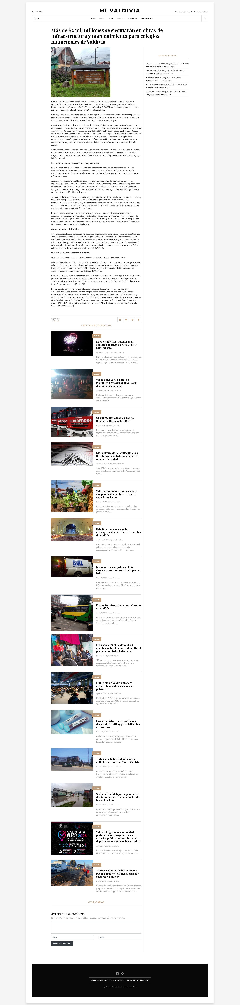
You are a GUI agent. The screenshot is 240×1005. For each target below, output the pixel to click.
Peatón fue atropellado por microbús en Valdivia (118, 606)
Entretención (147, 18)
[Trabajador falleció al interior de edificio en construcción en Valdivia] (72, 759)
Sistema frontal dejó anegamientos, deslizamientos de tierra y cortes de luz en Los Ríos (117, 797)
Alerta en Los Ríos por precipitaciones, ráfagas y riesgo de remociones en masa (166, 93)
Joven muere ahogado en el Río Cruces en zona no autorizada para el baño (118, 570)
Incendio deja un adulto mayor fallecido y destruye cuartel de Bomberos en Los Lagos (167, 65)
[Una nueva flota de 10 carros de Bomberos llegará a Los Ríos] (72, 422)
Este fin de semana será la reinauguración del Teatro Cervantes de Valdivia (118, 532)
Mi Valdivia (120, 10)
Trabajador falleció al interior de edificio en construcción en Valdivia (117, 760)
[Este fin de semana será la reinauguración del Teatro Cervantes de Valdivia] (72, 529)
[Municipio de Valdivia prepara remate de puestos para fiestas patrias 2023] (72, 688)
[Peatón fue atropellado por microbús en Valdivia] (72, 612)
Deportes (132, 18)
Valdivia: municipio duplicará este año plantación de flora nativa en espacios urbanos (116, 494)
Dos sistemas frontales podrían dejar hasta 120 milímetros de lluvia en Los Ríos (165, 72)
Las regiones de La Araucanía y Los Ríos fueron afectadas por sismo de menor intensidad (117, 456)
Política (120, 18)
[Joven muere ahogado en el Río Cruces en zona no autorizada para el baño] (72, 566)
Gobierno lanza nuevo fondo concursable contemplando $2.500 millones (163, 79)
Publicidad (144, 980)
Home (93, 18)
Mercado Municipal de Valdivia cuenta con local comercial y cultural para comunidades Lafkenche (118, 648)
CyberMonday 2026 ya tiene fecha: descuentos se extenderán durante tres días (166, 86)
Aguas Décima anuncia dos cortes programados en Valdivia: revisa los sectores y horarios (117, 873)
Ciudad (102, 18)
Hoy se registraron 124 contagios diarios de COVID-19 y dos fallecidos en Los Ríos (118, 724)
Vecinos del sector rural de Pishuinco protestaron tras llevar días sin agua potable (116, 383)
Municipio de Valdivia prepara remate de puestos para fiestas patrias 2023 (114, 686)
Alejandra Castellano (117, 352)
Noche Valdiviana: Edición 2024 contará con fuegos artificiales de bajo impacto (116, 344)
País (111, 18)
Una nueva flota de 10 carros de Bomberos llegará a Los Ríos (115, 419)
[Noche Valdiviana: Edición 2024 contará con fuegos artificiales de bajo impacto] (72, 343)
